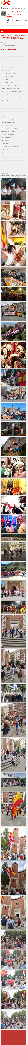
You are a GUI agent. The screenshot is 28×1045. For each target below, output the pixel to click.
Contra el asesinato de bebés (8, 67)
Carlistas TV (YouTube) (7, 125)
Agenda (4, 113)
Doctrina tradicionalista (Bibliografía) (10, 119)
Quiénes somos (5, 79)
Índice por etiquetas (6, 149)
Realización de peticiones (7, 162)
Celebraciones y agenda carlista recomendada (12, 97)
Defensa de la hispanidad (7, 76)
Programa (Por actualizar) (7, 100)
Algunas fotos (5, 155)
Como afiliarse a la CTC (7, 82)
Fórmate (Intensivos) (6, 94)
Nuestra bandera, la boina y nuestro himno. (11, 61)
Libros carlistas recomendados (8, 122)
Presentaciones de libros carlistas (9, 128)
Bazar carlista (5, 143)
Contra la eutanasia (6, 70)
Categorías (4, 43)
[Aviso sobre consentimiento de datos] (3, 13)
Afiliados (4, 168)
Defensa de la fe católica (7, 64)
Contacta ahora (5, 110)
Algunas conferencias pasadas (8, 131)
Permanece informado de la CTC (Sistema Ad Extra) (13, 106)
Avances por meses (6, 152)
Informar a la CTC (6, 158)
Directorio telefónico (6, 103)
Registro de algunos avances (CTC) (10, 146)
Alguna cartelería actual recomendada (10, 88)
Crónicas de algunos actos (8, 134)
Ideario (3, 57)
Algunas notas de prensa (7, 116)
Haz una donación (6, 140)
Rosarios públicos (6, 137)
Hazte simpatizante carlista (8, 54)
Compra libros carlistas (7, 165)
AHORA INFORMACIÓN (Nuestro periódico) (11, 91)
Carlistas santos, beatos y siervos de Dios (11, 85)
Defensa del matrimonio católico (9, 73)
